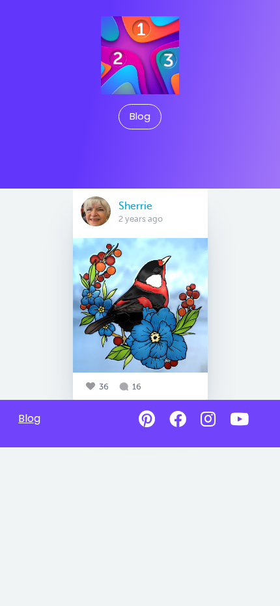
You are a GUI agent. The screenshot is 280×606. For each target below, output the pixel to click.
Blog (140, 116)
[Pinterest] (147, 419)
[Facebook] (177, 419)
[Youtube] (239, 419)
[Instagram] (208, 419)
